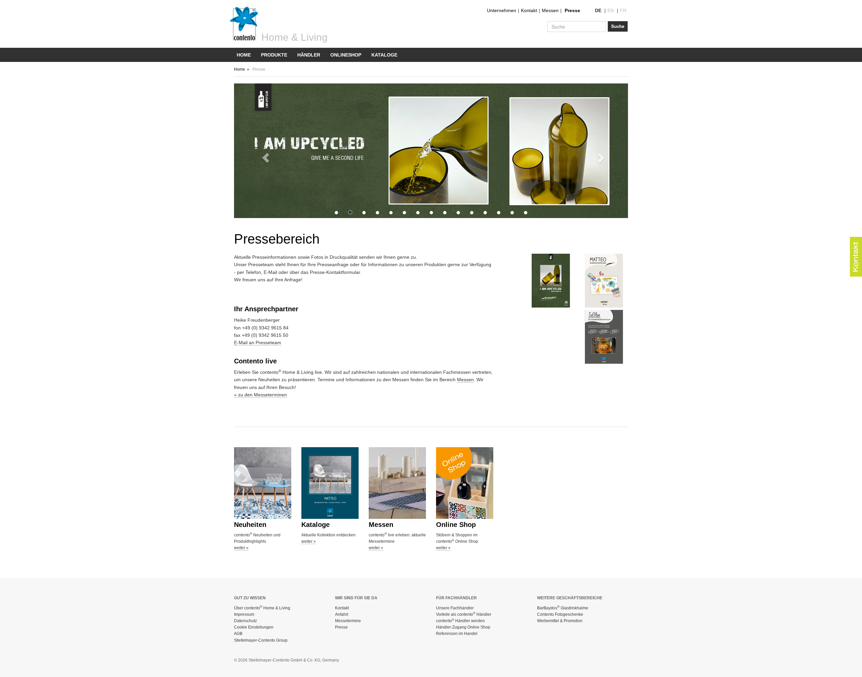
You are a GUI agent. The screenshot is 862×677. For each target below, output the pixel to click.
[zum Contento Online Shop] (464, 483)
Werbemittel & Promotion (560, 620)
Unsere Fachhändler (455, 608)
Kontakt (529, 10)
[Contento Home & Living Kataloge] (330, 483)
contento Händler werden (460, 620)
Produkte (274, 55)
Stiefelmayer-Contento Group (261, 640)
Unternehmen (501, 10)
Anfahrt (341, 614)
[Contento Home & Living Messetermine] (397, 483)
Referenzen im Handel (456, 633)
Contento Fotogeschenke (560, 614)
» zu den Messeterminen (260, 394)
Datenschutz (245, 620)
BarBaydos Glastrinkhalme (562, 608)
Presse (572, 10)
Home (244, 55)
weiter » (241, 547)
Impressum (244, 614)
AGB (238, 633)
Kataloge (384, 55)
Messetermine (348, 620)
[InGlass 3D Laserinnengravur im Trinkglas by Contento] (606, 337)
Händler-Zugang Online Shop (463, 627)
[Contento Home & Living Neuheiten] (262, 483)
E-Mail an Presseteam (257, 342)
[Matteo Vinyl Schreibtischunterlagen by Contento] (606, 281)
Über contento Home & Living (262, 608)
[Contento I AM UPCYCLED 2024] (553, 281)
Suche (617, 26)
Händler (308, 55)
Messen (550, 10)
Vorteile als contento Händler (463, 614)
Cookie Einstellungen (253, 627)
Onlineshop (345, 55)
